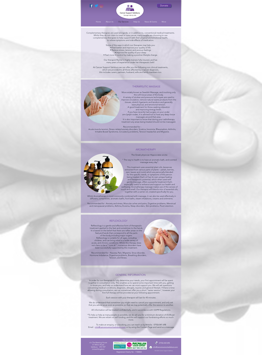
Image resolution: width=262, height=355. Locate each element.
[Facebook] (91, 5)
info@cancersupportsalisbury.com (110, 327)
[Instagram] (101, 5)
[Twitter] (96, 5)
